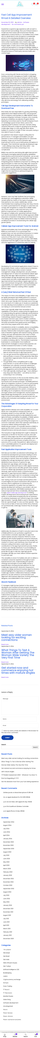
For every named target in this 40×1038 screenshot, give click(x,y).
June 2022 (6, 899)
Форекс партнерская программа (12, 1019)
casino (5, 976)
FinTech (5, 983)
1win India (6, 959)
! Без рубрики (7, 949)
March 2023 (7, 869)
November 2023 (8, 845)
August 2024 (7, 825)
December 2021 (8, 909)
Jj (3, 802)
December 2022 (8, 879)
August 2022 (7, 892)
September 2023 (8, 849)
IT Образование (7, 993)
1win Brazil (6, 956)
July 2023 (6, 855)
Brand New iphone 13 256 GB (24, 792)
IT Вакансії (6, 989)
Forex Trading (7, 986)
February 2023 (7, 872)
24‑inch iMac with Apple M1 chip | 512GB (19, 802)
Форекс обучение (8, 1016)
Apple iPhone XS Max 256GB (15, 811)
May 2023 (6, 862)
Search (3, 745)
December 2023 (8, 842)
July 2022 (6, 895)
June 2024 (6, 832)
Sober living (7, 999)
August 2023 (7, 852)
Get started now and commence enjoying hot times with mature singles (18, 670)
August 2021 (7, 915)
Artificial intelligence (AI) (11, 969)
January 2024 (7, 839)
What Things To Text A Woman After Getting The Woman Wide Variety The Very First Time (17, 653)
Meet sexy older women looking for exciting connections (16, 637)
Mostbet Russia (8, 996)
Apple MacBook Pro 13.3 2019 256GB (19, 797)
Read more (5, 644)
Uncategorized (8, 1006)
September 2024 (8, 822)
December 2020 (8, 939)
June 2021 (6, 922)
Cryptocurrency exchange (11, 979)
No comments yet (18, 24)
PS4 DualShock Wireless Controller (18, 806)
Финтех (5, 1009)
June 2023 (6, 859)
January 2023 (7, 875)
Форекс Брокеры (7, 1013)
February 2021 (7, 932)
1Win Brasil (6, 953)
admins (19, 22)
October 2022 (7, 885)
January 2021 (7, 935)
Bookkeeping (7, 973)
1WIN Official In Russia (10, 963)
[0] (32, 4)
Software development (10, 1003)
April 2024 (6, 835)
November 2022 (8, 882)
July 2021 (6, 919)
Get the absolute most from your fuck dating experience (20, 782)
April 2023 (6, 865)
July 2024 (6, 829)
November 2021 (8, 912)
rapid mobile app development (17, 493)
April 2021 (6, 925)
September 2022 (8, 889)
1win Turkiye (7, 966)
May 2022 (6, 902)
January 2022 (7, 905)
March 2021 (6, 929)
